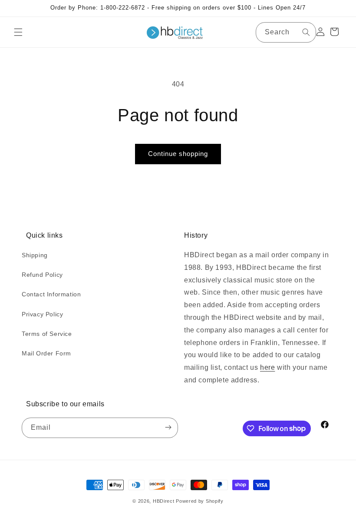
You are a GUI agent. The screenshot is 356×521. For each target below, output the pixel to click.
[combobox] (286, 32)
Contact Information (51, 294)
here (267, 367)
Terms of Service (47, 333)
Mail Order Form (46, 353)
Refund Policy (42, 274)
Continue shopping (178, 153)
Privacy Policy (42, 314)
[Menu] (18, 32)
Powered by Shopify (200, 501)
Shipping (35, 255)
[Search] (306, 32)
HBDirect (164, 501)
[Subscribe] (168, 428)
